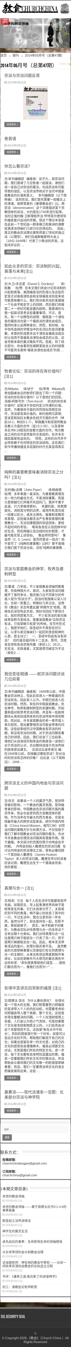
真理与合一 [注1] (19, 888)
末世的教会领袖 (13, 1196)
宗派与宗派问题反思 (22, 76)
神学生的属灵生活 (15, 1231)
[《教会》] (35, 7)
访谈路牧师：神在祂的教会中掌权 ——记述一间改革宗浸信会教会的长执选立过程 (34, 1264)
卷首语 (10, 139)
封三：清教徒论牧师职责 (19, 1287)
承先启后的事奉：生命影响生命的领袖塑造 (32, 1241)
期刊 (16, 55)
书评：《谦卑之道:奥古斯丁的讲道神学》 (30, 1276)
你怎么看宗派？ (18, 166)
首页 (3, 55)
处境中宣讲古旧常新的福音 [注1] (32, 988)
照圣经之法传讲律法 (16, 1220)
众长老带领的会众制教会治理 (22, 1252)
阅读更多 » (12, 124)
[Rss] (35, 1333)
